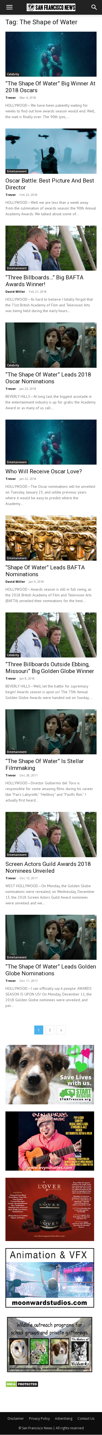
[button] (9, 7)
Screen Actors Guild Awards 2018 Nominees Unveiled (48, 867)
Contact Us (86, 1418)
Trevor (10, 97)
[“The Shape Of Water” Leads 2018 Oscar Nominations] (51, 344)
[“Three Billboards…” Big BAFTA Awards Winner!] (51, 248)
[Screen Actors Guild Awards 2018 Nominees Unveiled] (51, 834)
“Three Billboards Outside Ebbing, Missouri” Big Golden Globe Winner (49, 667)
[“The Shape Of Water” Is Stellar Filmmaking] (51, 731)
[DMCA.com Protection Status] (21, 1386)
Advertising (63, 1418)
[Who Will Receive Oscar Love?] (51, 442)
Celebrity (13, 74)
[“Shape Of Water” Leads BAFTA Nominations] (51, 537)
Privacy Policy (39, 1418)
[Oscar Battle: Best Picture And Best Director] (51, 151)
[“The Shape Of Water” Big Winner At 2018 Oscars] (51, 54)
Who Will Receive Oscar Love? (43, 471)
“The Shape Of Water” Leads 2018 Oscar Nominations (48, 378)
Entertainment (17, 171)
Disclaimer (16, 1418)
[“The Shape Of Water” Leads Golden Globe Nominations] (51, 937)
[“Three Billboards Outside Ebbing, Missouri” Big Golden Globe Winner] (51, 634)
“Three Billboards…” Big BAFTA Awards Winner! (44, 281)
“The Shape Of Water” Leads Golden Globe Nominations (50, 970)
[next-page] (61, 1030)
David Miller (15, 291)
